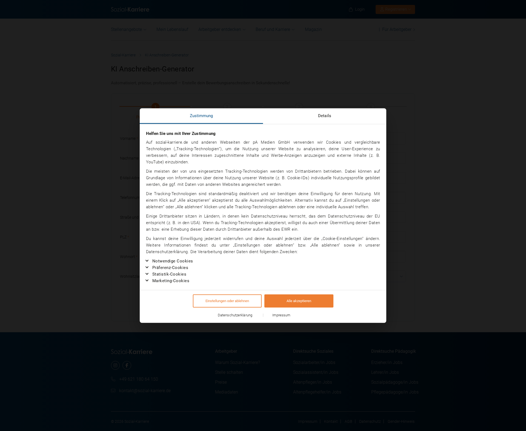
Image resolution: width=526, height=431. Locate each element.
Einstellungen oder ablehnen (227, 301)
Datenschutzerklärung (235, 315)
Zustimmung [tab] (201, 115)
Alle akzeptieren (299, 301)
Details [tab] (324, 115)
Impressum (281, 315)
